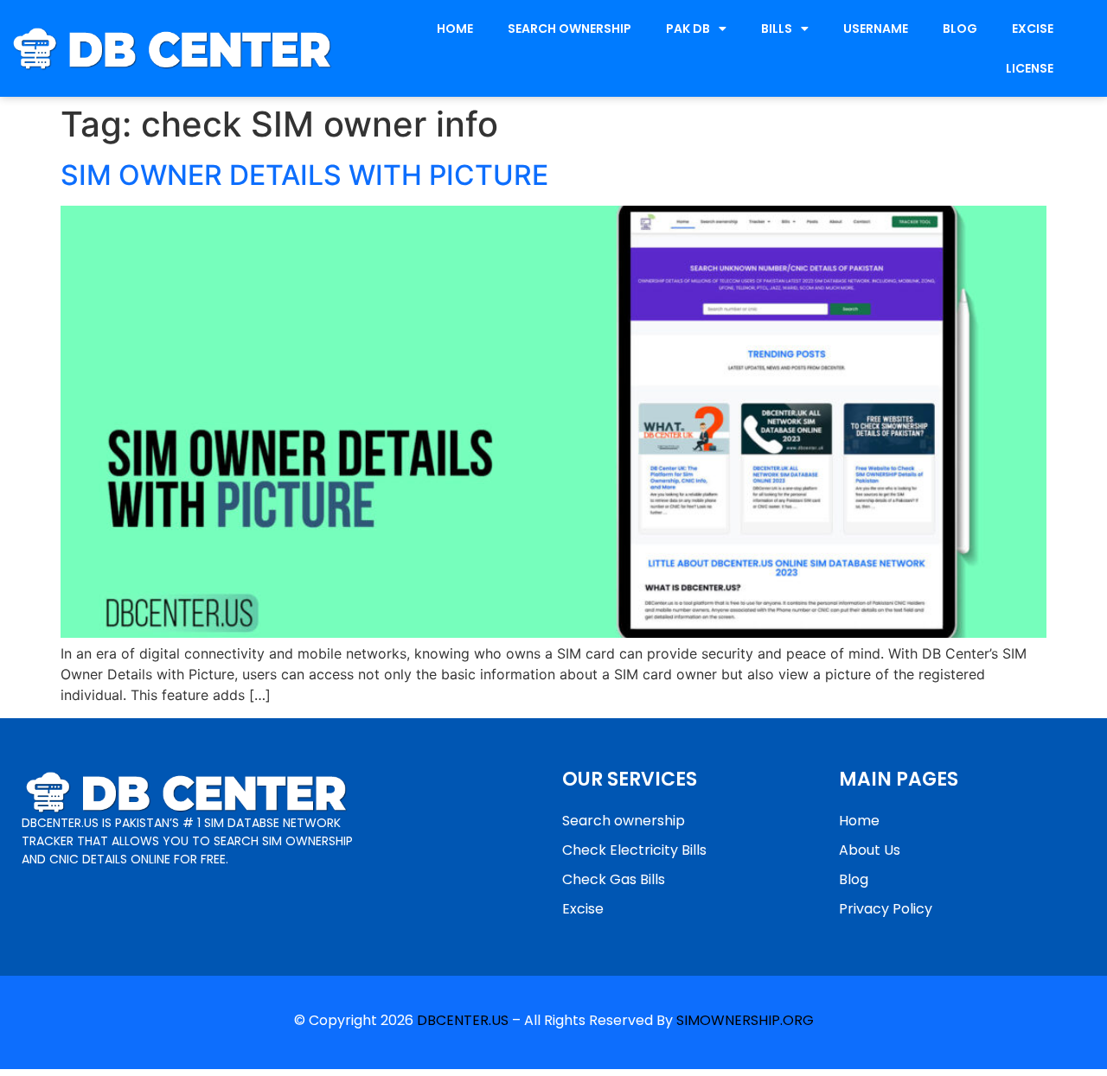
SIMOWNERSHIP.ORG (745, 1020)
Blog (853, 879)
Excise (583, 909)
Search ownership (623, 821)
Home (859, 821)
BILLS (776, 28)
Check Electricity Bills (634, 850)
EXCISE (1032, 28)
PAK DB (688, 28)
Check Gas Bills (613, 879)
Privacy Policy (885, 909)
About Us (869, 850)
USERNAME (875, 28)
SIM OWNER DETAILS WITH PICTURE (304, 175)
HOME (455, 28)
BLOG (960, 28)
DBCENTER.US (463, 1020)
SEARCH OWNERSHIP (569, 28)
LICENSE (1029, 68)
